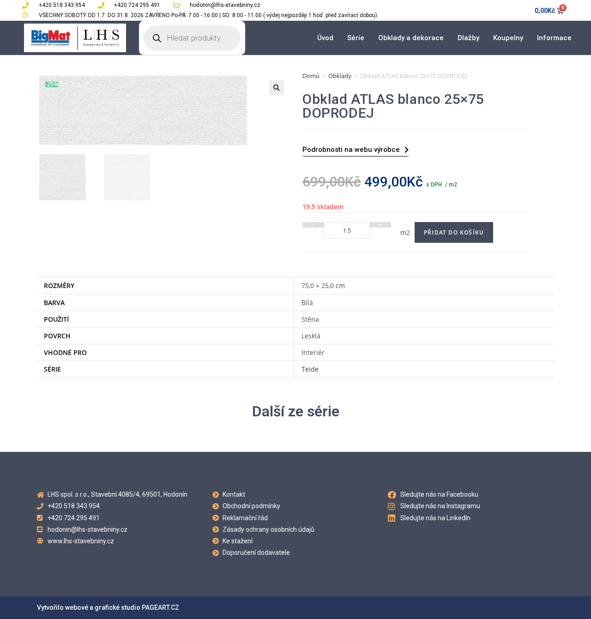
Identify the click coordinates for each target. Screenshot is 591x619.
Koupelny (508, 38)
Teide (310, 369)
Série (355, 38)
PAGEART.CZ (160, 607)
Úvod (325, 38)
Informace (554, 38)
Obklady (339, 76)
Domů (311, 76)
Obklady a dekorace (411, 38)
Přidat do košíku (454, 232)
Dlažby (468, 38)
